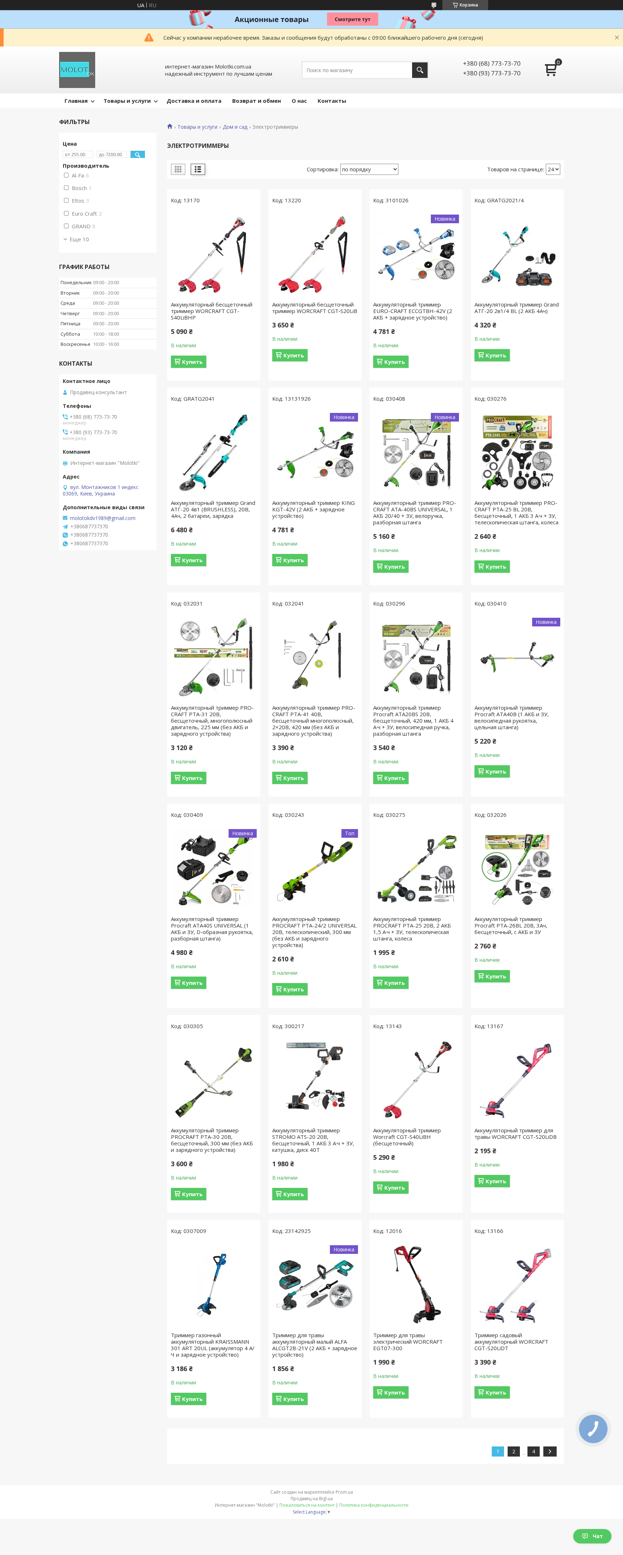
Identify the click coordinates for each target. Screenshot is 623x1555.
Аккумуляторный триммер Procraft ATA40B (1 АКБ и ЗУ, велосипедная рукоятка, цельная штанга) (511, 717)
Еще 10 (79, 239)
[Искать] (420, 70)
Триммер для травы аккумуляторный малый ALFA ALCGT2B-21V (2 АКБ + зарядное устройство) (314, 1345)
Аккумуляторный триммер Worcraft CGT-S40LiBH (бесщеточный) (407, 1136)
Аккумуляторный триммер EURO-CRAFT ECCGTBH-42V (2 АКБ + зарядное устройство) (412, 311)
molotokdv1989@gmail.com (103, 518)
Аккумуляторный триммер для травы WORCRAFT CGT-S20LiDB (515, 1133)
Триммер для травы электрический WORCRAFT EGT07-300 (408, 1341)
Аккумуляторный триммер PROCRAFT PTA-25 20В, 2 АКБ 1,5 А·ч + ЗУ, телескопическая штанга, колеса (412, 929)
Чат (598, 1536)
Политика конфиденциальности (373, 1505)
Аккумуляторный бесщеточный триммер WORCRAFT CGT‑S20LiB (314, 307)
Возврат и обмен (256, 100)
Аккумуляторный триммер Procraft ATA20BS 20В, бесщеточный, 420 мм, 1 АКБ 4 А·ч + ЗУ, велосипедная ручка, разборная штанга (413, 720)
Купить (192, 361)
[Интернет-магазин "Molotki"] (77, 70)
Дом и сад (235, 127)
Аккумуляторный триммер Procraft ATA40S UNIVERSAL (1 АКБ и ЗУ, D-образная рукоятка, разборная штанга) (212, 929)
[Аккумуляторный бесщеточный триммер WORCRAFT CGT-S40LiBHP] (214, 254)
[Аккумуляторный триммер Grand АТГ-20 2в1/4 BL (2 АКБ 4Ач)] (517, 254)
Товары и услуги (127, 100)
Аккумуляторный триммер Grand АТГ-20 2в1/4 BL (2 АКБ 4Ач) (516, 307)
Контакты (332, 100)
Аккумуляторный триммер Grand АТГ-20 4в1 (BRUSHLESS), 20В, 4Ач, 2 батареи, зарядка (213, 509)
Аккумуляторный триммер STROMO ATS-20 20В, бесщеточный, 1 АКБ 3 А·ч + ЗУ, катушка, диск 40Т (313, 1140)
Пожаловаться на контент (307, 1505)
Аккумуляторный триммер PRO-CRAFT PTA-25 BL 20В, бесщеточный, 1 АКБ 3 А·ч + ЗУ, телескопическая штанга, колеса (516, 512)
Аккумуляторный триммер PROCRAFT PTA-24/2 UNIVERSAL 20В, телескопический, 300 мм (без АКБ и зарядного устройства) (314, 932)
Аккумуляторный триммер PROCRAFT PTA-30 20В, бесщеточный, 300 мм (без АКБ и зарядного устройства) (212, 1140)
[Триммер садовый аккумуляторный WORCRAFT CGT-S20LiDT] (517, 1285)
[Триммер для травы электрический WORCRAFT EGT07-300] (416, 1285)
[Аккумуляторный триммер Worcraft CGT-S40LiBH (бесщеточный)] (416, 1080)
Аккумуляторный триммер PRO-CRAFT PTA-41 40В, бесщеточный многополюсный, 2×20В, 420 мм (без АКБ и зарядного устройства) (313, 720)
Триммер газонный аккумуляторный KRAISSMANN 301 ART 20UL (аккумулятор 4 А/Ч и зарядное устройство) (213, 1345)
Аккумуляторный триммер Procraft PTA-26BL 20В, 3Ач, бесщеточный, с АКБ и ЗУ (510, 925)
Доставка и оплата (194, 100)
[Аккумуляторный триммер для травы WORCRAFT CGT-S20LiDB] (517, 1080)
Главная (76, 100)
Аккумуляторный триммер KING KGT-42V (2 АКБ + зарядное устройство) (313, 509)
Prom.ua (344, 1492)
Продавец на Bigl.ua (312, 1498)
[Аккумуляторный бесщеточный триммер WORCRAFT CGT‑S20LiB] (315, 254)
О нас (299, 100)
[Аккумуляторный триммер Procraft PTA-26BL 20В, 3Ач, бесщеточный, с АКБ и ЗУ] (517, 868)
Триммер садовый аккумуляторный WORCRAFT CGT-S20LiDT (511, 1341)
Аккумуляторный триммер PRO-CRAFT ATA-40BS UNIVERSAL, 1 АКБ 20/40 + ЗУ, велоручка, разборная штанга (414, 512)
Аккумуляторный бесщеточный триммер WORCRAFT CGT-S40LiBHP (211, 311)
